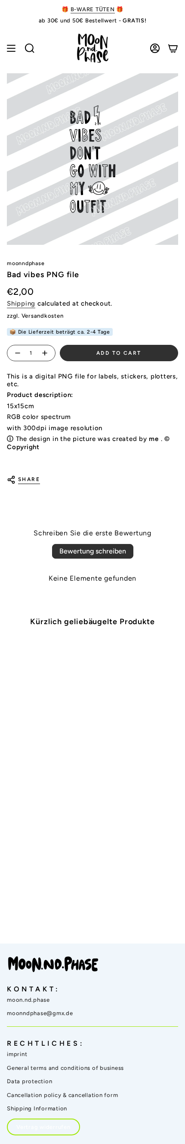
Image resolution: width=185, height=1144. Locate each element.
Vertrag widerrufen (43, 1127)
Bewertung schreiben (92, 551)
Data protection (29, 1081)
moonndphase (25, 263)
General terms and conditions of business (65, 1068)
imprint (17, 1054)
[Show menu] (11, 48)
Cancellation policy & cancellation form (62, 1095)
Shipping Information (37, 1108)
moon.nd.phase (28, 1000)
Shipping (21, 303)
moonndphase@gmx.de (40, 1013)
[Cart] (173, 48)
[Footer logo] (53, 964)
